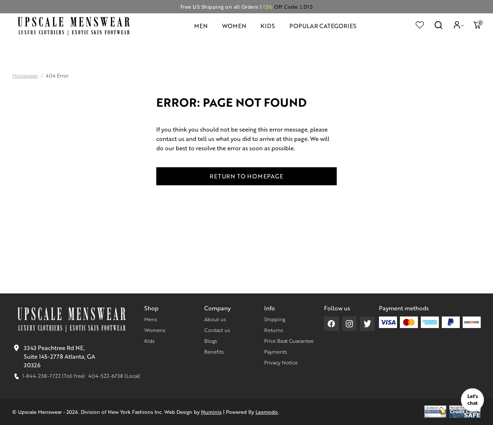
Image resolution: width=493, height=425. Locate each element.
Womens (154, 330)
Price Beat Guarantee (289, 340)
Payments (275, 351)
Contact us (217, 330)
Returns (273, 330)
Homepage (25, 75)
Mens (150, 319)
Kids (149, 340)
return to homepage (246, 176)
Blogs (210, 340)
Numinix (211, 411)
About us (215, 319)
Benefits (214, 351)
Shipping (274, 319)
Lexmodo (267, 411)
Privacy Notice (281, 362)
